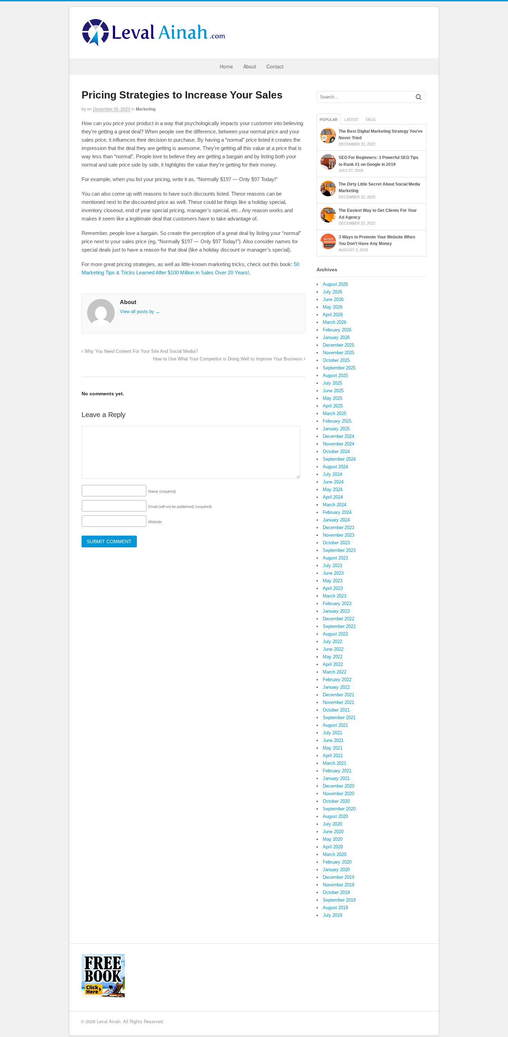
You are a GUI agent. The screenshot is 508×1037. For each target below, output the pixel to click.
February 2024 (337, 512)
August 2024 (335, 466)
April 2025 (333, 405)
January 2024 (336, 519)
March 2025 (334, 413)
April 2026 (333, 314)
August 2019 (335, 907)
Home (226, 66)
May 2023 (332, 580)
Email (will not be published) (180, 507)
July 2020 (332, 824)
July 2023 (332, 565)
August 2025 (335, 375)
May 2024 (332, 489)
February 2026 (337, 329)
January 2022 (336, 687)
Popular (329, 119)
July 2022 (332, 641)
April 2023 (333, 588)
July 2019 (332, 915)
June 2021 (333, 740)
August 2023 (335, 557)
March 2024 (334, 504)
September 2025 (339, 367)
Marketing (146, 109)
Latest (351, 119)
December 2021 (338, 694)
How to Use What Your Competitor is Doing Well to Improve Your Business (228, 359)
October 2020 (336, 801)
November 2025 (338, 352)
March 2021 (334, 763)
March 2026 (334, 322)
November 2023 (338, 535)
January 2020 (336, 869)
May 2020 (332, 839)
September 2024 (339, 459)
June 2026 (333, 299)
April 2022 (333, 664)
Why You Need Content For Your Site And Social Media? (140, 351)
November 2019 (338, 884)
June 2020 (333, 831)
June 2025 (333, 390)
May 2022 (332, 656)
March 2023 (334, 595)
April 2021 (333, 755)
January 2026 (336, 337)
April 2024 (333, 497)
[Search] (419, 97)
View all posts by (140, 311)
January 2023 (336, 611)
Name (162, 491)
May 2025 (332, 398)
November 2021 (338, 702)
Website (155, 522)
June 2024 (333, 481)
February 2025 (337, 421)
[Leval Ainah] (156, 44)
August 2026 (335, 284)
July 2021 (332, 732)
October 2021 (336, 710)
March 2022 (334, 672)
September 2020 (339, 808)
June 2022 (333, 649)
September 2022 (339, 626)
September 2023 (339, 550)
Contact (274, 66)
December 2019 (338, 877)
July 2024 (332, 474)
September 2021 (339, 717)
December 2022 (338, 618)
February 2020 (337, 862)
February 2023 (337, 603)
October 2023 (336, 542)
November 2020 (338, 793)
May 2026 (332, 307)
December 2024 (338, 436)
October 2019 (336, 892)
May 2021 (332, 748)
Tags (370, 119)
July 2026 (332, 291)
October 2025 (336, 360)
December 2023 (338, 527)
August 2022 (335, 634)
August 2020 (335, 816)
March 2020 (334, 854)
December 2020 (338, 786)
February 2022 (337, 679)
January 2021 (336, 778)
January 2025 (336, 428)
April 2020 (333, 846)
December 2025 (338, 345)
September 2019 (339, 900)
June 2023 (333, 573)
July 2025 (332, 383)
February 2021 (337, 770)
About (249, 66)
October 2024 (336, 451)
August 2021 (335, 725)
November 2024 (338, 443)
